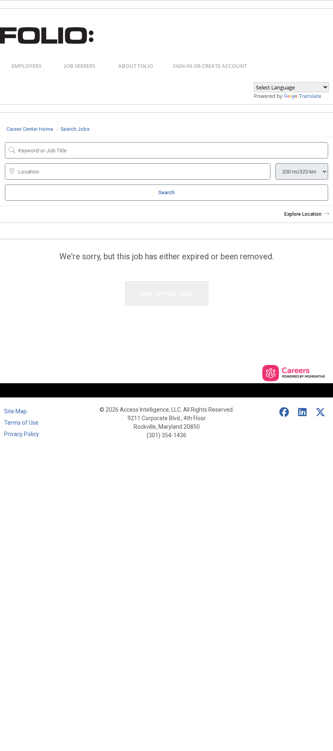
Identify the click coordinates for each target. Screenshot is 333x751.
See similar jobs (166, 293)
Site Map (15, 411)
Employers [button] (26, 65)
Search (166, 192)
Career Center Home (29, 129)
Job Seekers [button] (79, 65)
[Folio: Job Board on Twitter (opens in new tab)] (321, 412)
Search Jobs (75, 129)
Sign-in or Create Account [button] (210, 65)
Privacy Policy (21, 434)
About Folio (135, 65)
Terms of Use (21, 422)
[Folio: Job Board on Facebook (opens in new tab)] (285, 412)
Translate (310, 96)
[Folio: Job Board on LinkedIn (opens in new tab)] (302, 412)
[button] (307, 214)
